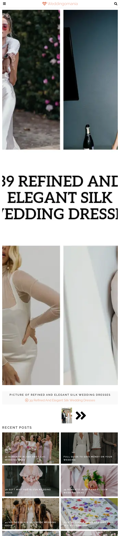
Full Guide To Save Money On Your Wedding (88, 458)
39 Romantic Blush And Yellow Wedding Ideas (86, 491)
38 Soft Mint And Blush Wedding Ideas (28, 491)
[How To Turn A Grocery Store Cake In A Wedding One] (89, 513)
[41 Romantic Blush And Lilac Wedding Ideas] (30, 448)
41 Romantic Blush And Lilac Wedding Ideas (25, 458)
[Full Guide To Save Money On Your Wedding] (89, 448)
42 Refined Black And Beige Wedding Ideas (30, 524)
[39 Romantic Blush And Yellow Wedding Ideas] (89, 480)
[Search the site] (115, 4)
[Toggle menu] (4, 4)
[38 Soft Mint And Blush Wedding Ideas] (30, 480)
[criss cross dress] (67, 415)
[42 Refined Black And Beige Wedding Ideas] (30, 513)
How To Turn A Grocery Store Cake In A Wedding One (89, 524)
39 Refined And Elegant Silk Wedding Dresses (61, 400)
